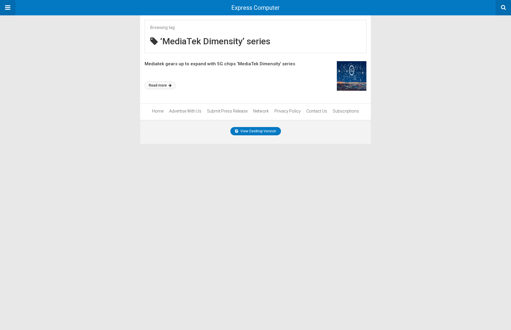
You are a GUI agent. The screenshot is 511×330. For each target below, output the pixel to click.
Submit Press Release (227, 111)
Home (158, 111)
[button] (7, 7)
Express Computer (255, 7)
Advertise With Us (185, 111)
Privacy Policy (287, 111)
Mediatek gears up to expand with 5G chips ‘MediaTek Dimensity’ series (220, 63)
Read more (158, 85)
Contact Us (316, 111)
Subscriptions (346, 111)
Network (261, 111)
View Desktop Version (258, 131)
